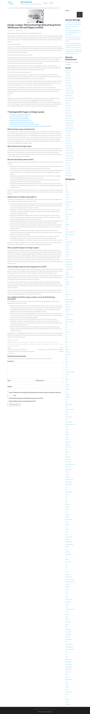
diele (66, 279)
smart (66, 597)
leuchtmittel (68, 484)
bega (66, 227)
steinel (67, 604)
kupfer (67, 434)
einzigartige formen (33, 342)
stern (66, 607)
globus (67, 349)
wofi (66, 689)
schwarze (67, 587)
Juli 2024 (67, 133)
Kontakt (51, 3)
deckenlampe (68, 259)
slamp (66, 592)
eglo (66, 297)
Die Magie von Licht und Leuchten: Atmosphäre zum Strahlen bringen (73, 39)
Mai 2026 (67, 78)
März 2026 (68, 83)
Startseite (10, 8)
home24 (67, 384)
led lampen (68, 459)
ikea (66, 392)
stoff (66, 612)
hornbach (67, 389)
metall (67, 509)
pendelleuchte (69, 542)
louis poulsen (68, 492)
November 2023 (69, 153)
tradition (67, 637)
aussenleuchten (69, 209)
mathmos (67, 504)
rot (66, 569)
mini (66, 512)
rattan (66, 559)
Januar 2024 (68, 148)
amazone (67, 194)
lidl (66, 489)
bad (66, 212)
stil (59, 344)
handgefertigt (10, 344)
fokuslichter (47, 342)
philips (67, 547)
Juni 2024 (67, 135)
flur (66, 327)
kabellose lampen (69, 409)
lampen (67, 439)
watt (66, 674)
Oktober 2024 (68, 125)
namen (67, 522)
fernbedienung (69, 314)
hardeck (67, 374)
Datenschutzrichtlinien (39, 709)
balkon (67, 217)
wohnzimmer (68, 692)
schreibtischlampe (70, 582)
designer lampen (69, 277)
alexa (66, 189)
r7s (66, 557)
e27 (66, 289)
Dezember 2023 (69, 150)
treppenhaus (68, 639)
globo (66, 347)
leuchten (67, 477)
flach (66, 324)
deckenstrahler (69, 269)
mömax (67, 517)
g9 (66, 339)
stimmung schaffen (15, 346)
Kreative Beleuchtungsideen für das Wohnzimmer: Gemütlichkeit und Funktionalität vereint (73, 51)
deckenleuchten (69, 267)
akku (66, 184)
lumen (66, 494)
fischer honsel (68, 319)
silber (66, 589)
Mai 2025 (67, 108)
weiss (66, 682)
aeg (66, 182)
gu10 (66, 367)
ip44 (66, 402)
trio (66, 642)
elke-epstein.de (26, 2)
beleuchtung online (70, 234)
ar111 (66, 199)
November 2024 (69, 123)
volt (66, 654)
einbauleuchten (69, 299)
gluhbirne (67, 352)
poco (66, 549)
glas (66, 344)
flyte (66, 329)
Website (9, 386)
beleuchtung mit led (70, 232)
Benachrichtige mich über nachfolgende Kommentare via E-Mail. (26, 398)
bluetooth (67, 244)
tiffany (67, 624)
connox (67, 254)
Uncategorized (15, 339)
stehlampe (68, 602)
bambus (67, 219)
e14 (66, 287)
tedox (66, 617)
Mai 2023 (67, 168)
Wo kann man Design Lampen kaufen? (19, 118)
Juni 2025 (67, 105)
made (66, 502)
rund (66, 572)
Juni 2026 (67, 75)
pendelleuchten (69, 544)
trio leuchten (68, 644)
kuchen (67, 432)
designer (67, 274)
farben (42, 342)
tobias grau (68, 634)
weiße (67, 687)
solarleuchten (68, 599)
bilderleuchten (69, 242)
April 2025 (68, 110)
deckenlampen (69, 262)
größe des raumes (53, 342)
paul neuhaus (68, 537)
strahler (67, 614)
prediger (67, 552)
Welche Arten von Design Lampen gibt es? (20, 120)
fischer (67, 317)
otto (66, 534)
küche (66, 427)
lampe (42, 344)
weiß (66, 684)
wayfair (67, 677)
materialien (52, 344)
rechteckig (68, 562)
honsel (67, 387)
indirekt (67, 394)
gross (66, 362)
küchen (67, 429)
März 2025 (68, 113)
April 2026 (68, 80)
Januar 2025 (68, 118)
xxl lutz (67, 699)
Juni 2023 (67, 165)
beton (66, 237)
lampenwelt (68, 442)
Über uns (45, 3)
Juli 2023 (67, 163)
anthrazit (67, 197)
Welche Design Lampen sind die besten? (20, 114)
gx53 (66, 369)
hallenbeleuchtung (70, 372)
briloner (67, 252)
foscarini (67, 332)
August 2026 (68, 70)
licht (66, 487)
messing (67, 507)
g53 (66, 337)
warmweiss (68, 672)
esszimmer (68, 307)
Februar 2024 (68, 145)
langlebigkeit (46, 344)
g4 (66, 334)
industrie (67, 397)
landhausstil (68, 447)
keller (66, 412)
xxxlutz (67, 702)
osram (66, 532)
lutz (66, 497)
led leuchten (68, 462)
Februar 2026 (68, 85)
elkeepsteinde (19, 30)
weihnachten (68, 679)
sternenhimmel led (70, 609)
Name (9, 380)
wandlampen (68, 662)
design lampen (25, 342)
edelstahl (67, 294)
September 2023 (69, 158)
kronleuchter (68, 422)
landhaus (67, 444)
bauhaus (67, 224)
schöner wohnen (69, 579)
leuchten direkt (69, 479)
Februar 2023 (68, 175)
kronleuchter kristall (70, 424)
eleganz (39, 342)
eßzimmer (67, 309)
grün (66, 364)
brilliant (67, 249)
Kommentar (10, 361)
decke (66, 257)
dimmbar (67, 282)
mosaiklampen (68, 519)
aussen (67, 207)
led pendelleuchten (70, 464)
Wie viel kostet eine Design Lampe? (19, 116)
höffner (67, 379)
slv (66, 594)
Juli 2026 (67, 73)
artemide (67, 204)
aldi (66, 187)
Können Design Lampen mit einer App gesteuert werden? (24, 124)
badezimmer (68, 214)
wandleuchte (68, 664)
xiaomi (67, 694)
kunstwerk (38, 344)
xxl (66, 697)
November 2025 (69, 93)
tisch (66, 627)
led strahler (68, 467)
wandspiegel (68, 669)
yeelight (67, 704)
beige (66, 229)
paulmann (67, 539)
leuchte (67, 474)
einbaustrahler (69, 302)
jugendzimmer (68, 404)
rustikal (67, 574)
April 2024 (68, 140)
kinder (67, 414)
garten (67, 342)
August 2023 (68, 160)
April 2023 (68, 170)
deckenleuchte (69, 264)
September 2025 (69, 98)
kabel (66, 407)
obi (66, 527)
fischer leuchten (69, 322)
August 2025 (68, 100)
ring (66, 564)
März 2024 (68, 143)
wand (66, 657)
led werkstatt (68, 469)
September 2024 (69, 128)
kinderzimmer (68, 417)
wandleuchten (68, 667)
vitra (66, 652)
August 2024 (68, 130)
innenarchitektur (32, 344)
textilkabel (68, 622)
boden (67, 247)
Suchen (67, 10)
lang (66, 449)
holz (66, 382)
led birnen (67, 457)
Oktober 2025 (68, 95)
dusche (67, 284)
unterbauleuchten (69, 649)
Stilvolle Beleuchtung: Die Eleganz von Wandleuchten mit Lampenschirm (73, 32)
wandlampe (68, 659)
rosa (66, 567)
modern (67, 514)
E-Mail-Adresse (39, 380)
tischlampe (68, 629)
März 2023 (68, 173)
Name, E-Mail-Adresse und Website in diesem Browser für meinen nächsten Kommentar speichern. (35, 392)
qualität (56, 344)
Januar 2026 (68, 88)
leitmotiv (67, 472)
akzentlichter (16, 342)
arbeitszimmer (69, 202)
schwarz (67, 584)
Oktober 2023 (68, 155)
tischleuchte (68, 632)
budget (20, 342)
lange (66, 452)
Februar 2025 (68, 115)
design (67, 272)
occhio (67, 529)
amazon (67, 192)
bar (66, 222)
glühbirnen (68, 354)
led (66, 454)
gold (66, 357)
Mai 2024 (67, 138)
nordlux (67, 524)
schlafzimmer (68, 577)
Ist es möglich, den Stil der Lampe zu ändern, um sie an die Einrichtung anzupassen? (30, 126)
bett (66, 239)
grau (66, 359)
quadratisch (68, 554)
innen (66, 399)
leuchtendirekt (69, 482)
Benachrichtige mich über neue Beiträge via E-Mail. (22, 401)
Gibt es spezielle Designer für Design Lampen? (22, 122)
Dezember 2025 (69, 90)
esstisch (67, 304)
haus (66, 377)
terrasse (67, 619)
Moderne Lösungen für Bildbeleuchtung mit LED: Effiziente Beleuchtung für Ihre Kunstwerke (73, 45)
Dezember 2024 (69, 120)
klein (66, 419)
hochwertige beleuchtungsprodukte (21, 344)
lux (66, 499)
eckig (66, 292)
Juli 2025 (67, 103)
